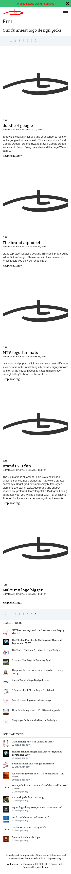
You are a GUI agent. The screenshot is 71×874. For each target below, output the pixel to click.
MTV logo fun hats (20, 352)
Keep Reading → (12, 155)
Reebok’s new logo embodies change (31, 700)
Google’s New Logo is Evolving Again (32, 660)
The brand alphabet (21, 242)
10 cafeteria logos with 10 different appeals (36, 710)
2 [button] (15, 40)
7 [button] (35, 40)
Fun (5, 120)
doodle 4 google (18, 125)
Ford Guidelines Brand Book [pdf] (30, 817)
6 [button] (31, 40)
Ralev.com (28, 864)
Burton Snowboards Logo (26, 837)
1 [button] (11, 40)
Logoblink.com (41, 867)
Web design (13, 864)
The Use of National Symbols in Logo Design (36, 650)
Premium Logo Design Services (35, 3)
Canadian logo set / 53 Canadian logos (33, 741)
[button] (6, 40)
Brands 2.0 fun (17, 466)
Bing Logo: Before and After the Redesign (34, 720)
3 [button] (19, 40)
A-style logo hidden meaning (28, 797)
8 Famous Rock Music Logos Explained (33, 690)
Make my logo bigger (23, 590)
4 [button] (23, 40)
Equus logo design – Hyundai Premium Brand (37, 807)
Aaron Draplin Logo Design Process (31, 680)
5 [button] (27, 40)
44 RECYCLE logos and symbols (29, 827)
